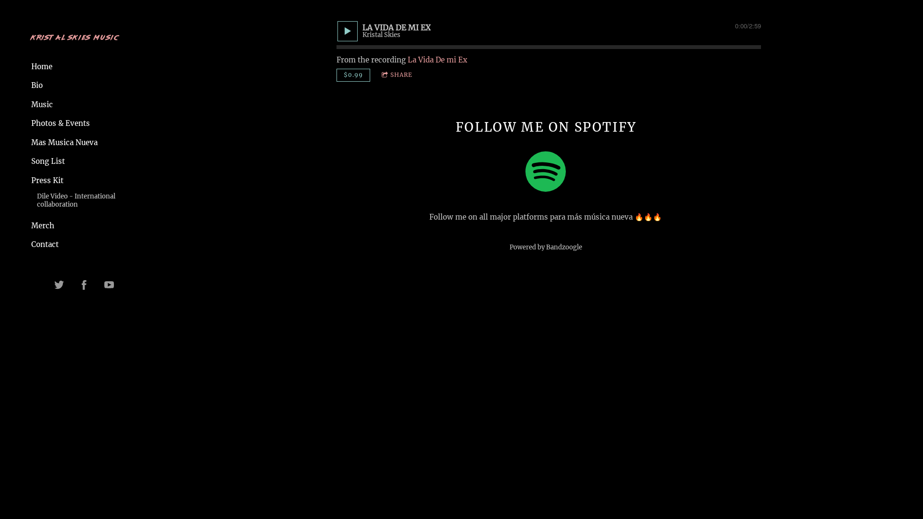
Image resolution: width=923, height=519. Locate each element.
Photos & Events (60, 123)
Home (41, 66)
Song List (48, 161)
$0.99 (353, 74)
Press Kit (47, 180)
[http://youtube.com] (109, 285)
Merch (42, 225)
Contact (45, 244)
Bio (37, 85)
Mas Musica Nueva (64, 142)
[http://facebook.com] (84, 285)
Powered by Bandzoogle (546, 247)
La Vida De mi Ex (437, 59)
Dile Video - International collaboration (76, 200)
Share (401, 74)
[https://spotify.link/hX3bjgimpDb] (545, 173)
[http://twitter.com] (59, 285)
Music (42, 104)
